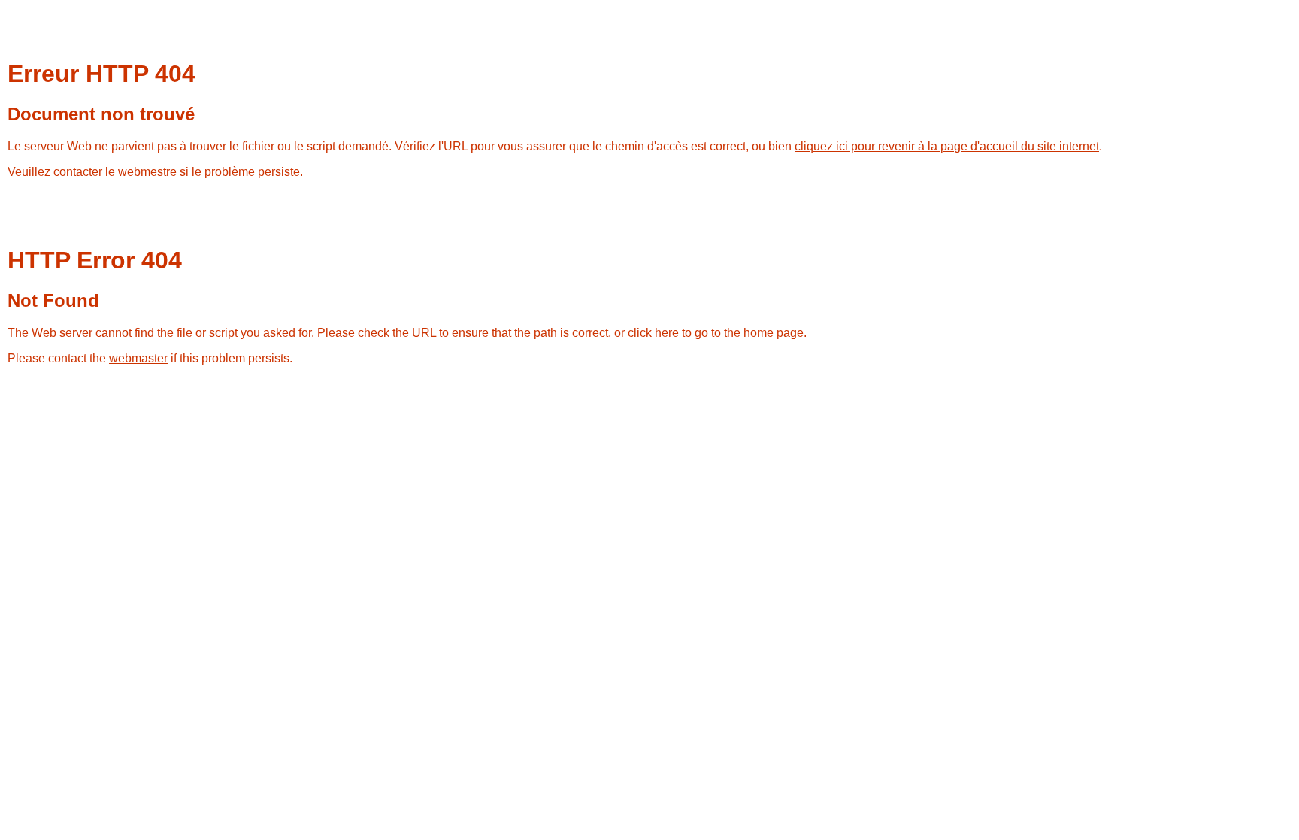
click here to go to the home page (716, 332)
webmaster (138, 358)
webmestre (147, 171)
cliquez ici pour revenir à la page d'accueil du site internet (947, 146)
